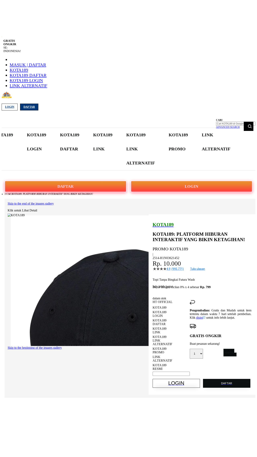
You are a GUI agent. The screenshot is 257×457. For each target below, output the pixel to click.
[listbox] (171, 338)
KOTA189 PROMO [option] (159, 350)
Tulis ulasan (197, 268)
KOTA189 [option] (159, 307)
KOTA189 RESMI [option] (159, 366)
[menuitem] (36, 142)
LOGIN (191, 186)
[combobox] (235, 124)
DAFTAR (65, 186)
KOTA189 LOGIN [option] (159, 313)
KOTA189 (19, 69)
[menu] (112, 149)
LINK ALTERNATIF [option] (162, 358)
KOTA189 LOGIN (26, 80)
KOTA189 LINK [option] (159, 330)
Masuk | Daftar (28, 64)
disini (199, 317)
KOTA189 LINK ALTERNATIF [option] (162, 340)
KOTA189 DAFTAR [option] (159, 322)
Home (8, 194)
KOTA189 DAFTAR (28, 75)
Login (9, 106)
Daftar (29, 106)
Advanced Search (228, 127)
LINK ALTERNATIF (28, 85)
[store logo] (7, 97)
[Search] (248, 126)
